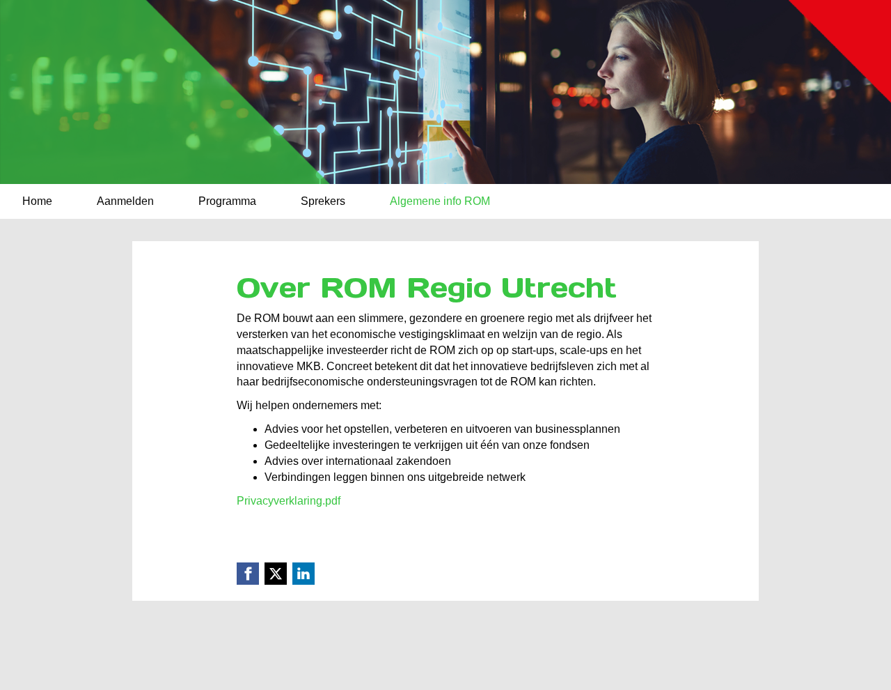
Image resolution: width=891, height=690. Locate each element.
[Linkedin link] (303, 573)
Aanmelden (125, 201)
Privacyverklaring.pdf (288, 501)
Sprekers (323, 201)
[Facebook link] (248, 573)
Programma (227, 201)
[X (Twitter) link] (276, 573)
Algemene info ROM (440, 201)
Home (37, 201)
